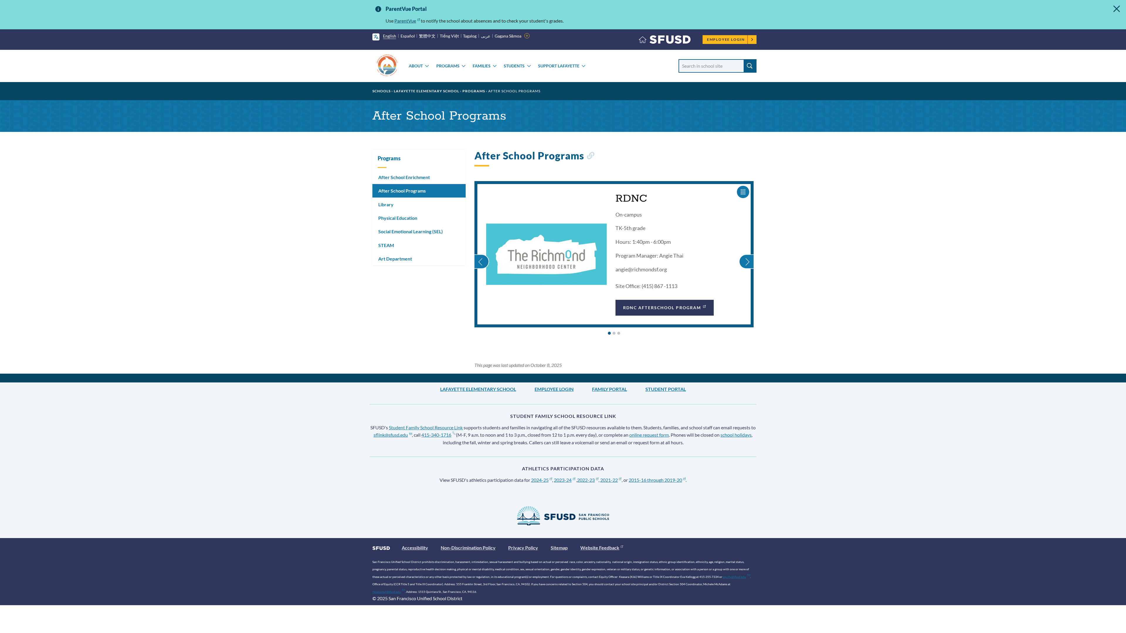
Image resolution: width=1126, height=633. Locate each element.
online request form (649, 435)
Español (408, 35)
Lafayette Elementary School (426, 91)
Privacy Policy (523, 547)
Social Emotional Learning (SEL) (410, 231)
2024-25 (540, 480)
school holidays (736, 435)
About (416, 65)
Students (514, 65)
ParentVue (405, 20)
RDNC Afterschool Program (662, 307)
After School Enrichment (404, 177)
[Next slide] (746, 254)
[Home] (665, 41)
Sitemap (559, 547)
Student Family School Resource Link (426, 427)
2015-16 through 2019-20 (655, 480)
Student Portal (665, 389)
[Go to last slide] (481, 254)
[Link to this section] (590, 156)
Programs (447, 65)
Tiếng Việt (449, 35)
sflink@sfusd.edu (391, 435)
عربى (485, 35)
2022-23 (586, 480)
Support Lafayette (558, 65)
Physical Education (397, 218)
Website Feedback (599, 547)
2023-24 (563, 480)
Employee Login (726, 39)
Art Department (395, 258)
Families (482, 65)
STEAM (386, 245)
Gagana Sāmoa (508, 35)
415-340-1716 (436, 435)
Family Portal (609, 389)
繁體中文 (427, 35)
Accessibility (415, 547)
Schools (381, 91)
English (389, 35)
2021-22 (609, 480)
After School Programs (402, 190)
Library (386, 204)
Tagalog (469, 35)
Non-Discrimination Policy (468, 547)
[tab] (609, 333)
